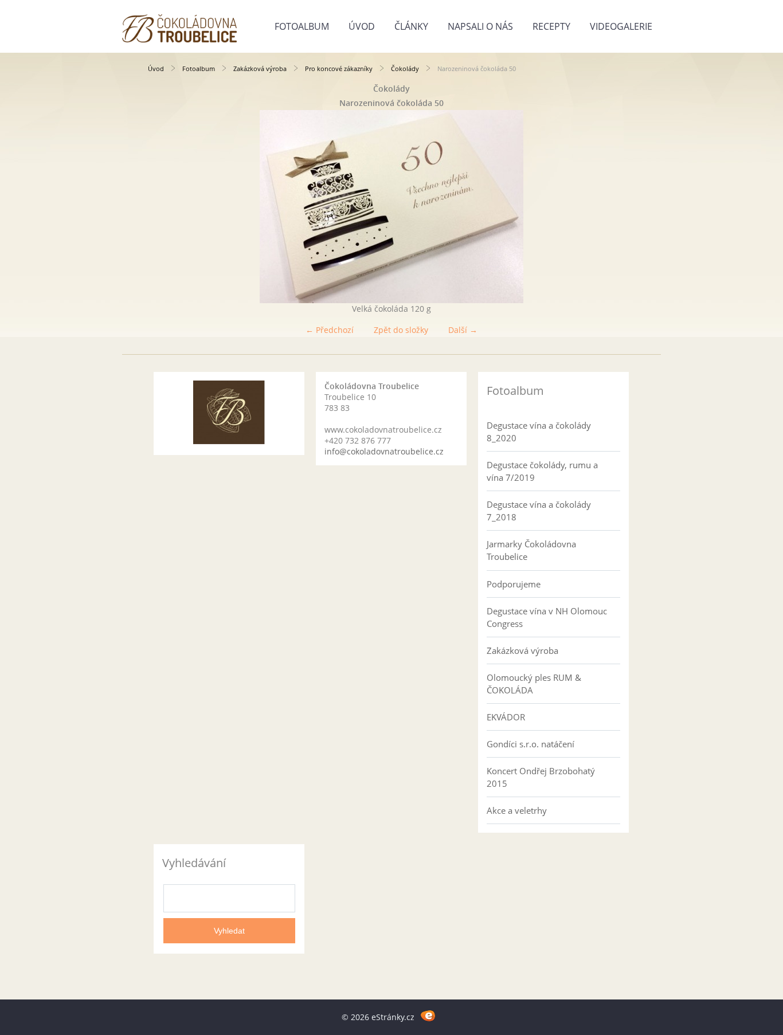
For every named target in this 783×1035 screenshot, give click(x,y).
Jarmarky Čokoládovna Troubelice (531, 550)
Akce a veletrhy (517, 810)
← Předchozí (330, 329)
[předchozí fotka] (166, 206)
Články (411, 26)
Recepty (551, 26)
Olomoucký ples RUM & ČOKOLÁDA (534, 684)
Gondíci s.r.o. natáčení (530, 744)
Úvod (362, 26)
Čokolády (405, 68)
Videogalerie (621, 26)
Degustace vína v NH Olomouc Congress (547, 617)
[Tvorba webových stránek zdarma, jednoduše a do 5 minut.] (428, 1015)
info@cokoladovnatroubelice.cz (384, 451)
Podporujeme (514, 584)
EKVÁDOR (506, 717)
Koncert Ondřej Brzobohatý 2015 (541, 777)
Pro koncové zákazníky (339, 68)
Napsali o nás (480, 26)
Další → (462, 329)
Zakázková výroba (260, 68)
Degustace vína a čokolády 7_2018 (539, 511)
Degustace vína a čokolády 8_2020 (539, 432)
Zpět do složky (401, 329)
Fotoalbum (302, 26)
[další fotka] (616, 206)
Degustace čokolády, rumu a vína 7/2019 (542, 471)
